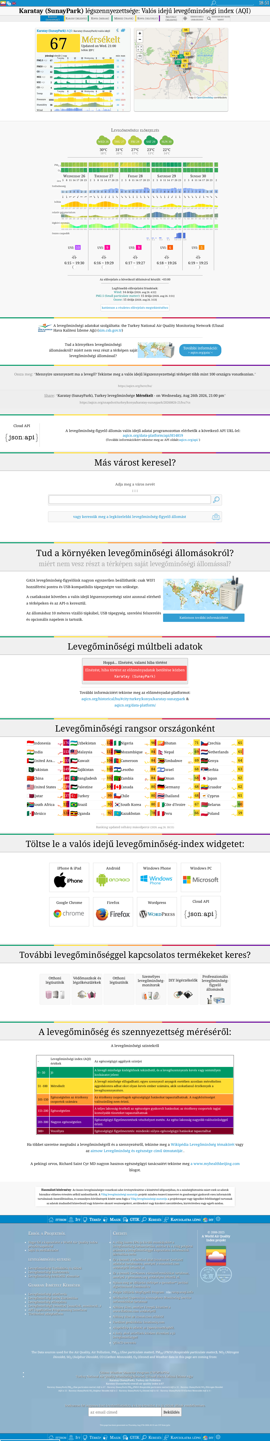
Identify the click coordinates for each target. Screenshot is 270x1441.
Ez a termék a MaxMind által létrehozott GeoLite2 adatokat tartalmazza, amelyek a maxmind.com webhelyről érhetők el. (148, 1263)
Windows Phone (157, 868)
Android (113, 868)
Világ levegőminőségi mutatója (119, 1194)
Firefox (113, 902)
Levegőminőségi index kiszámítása (53, 1298)
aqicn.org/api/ (188, 440)
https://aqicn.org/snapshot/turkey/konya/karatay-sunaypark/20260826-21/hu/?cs (135, 402)
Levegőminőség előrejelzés (47, 1302)
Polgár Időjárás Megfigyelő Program (138, 1292)
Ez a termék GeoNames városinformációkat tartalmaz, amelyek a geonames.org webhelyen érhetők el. (151, 1275)
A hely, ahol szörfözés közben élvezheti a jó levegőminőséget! (144, 1335)
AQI (54, 31)
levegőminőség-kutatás (49, 1259)
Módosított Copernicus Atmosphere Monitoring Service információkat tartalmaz (152, 1299)
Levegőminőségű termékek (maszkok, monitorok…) (64, 1306)
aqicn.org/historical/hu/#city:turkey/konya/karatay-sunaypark (133, 698)
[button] (185, 63)
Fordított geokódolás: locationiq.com (138, 1322)
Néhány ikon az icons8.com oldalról (138, 1316)
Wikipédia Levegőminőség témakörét (202, 1144)
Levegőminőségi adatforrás (47, 1294)
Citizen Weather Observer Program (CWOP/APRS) (134, 1372)
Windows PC (201, 868)
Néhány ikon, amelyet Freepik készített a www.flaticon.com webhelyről (141, 1309)
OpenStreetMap (204, 97)
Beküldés (171, 1412)
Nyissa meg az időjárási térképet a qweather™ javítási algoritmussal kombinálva (150, 1284)
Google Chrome (69, 902)
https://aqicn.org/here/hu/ (135, 386)
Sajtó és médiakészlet (43, 1250)
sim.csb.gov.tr (110, 330)
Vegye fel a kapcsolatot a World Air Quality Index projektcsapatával (63, 1244)
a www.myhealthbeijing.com (215, 1163)
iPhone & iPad (69, 868)
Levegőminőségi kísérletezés (48, 1272)
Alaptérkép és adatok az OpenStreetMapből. (143, 1328)
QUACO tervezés (124, 1343)
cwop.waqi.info (182, 1292)
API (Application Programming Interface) (57, 1310)
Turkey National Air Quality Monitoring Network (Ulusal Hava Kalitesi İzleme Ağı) (134, 1376)
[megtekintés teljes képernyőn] (123, 30)
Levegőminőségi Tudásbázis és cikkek (55, 1268)
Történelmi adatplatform (45, 1314)
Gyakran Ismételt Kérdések (54, 1285)
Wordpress (157, 902)
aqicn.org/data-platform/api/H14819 (153, 435)
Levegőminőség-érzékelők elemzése (53, 1276)
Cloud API (201, 901)
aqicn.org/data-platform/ (135, 705)
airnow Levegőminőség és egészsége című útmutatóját (136, 1150)
